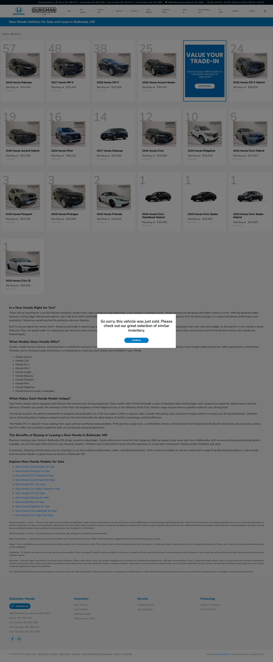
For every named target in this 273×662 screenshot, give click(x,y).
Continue (136, 340)
